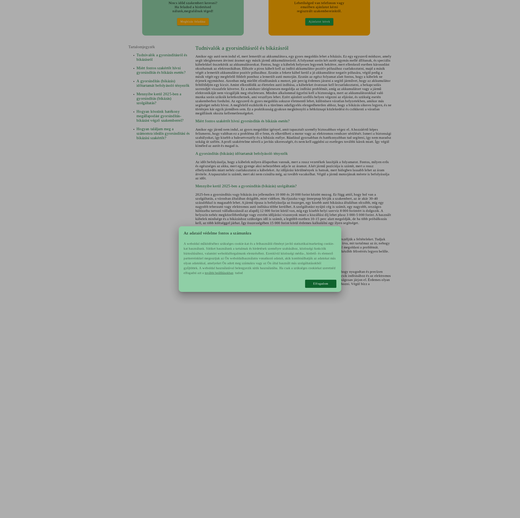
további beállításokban (219, 273)
